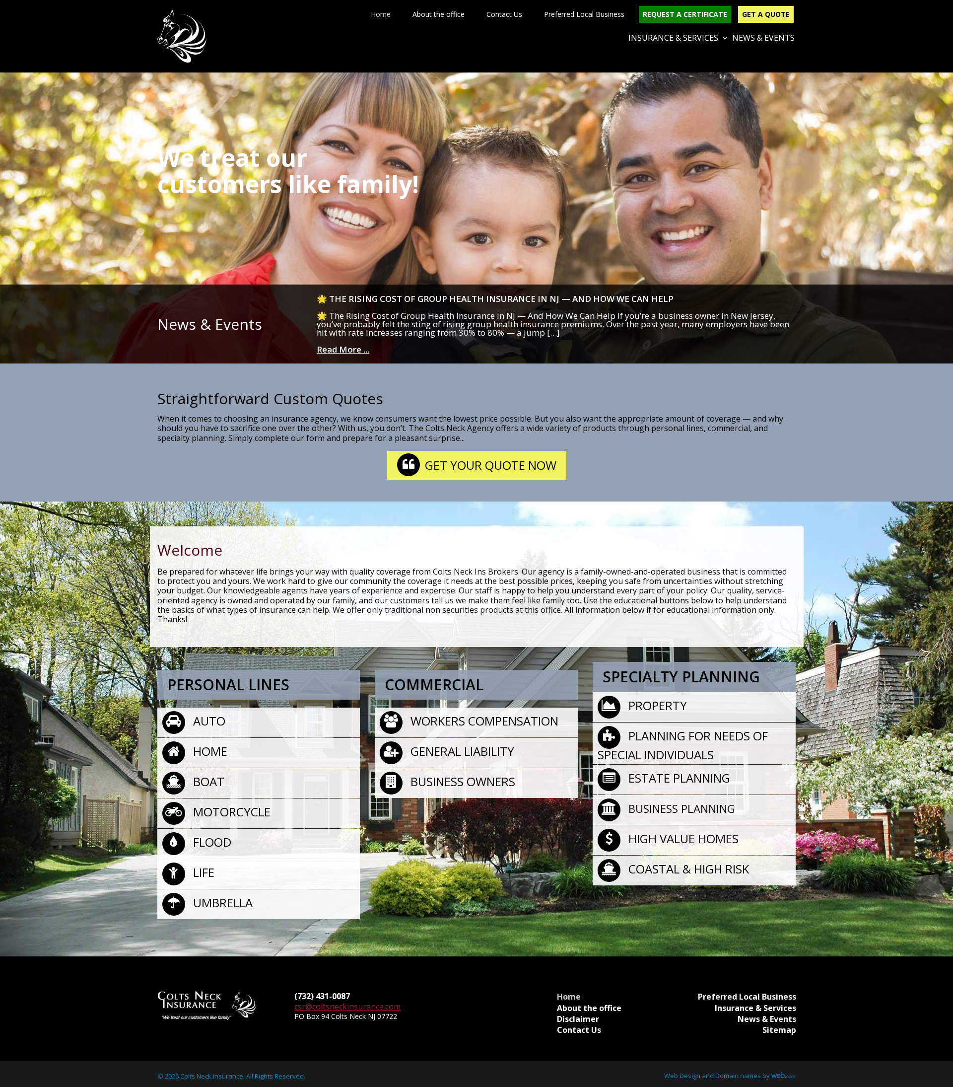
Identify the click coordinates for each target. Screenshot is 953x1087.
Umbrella (221, 902)
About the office (438, 14)
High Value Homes (682, 838)
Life (202, 872)
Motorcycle (230, 811)
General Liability (461, 751)
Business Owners (461, 781)
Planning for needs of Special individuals (683, 745)
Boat (207, 781)
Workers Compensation (483, 721)
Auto (207, 721)
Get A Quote (766, 14)
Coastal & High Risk (687, 869)
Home (381, 14)
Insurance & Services (673, 37)
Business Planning (680, 808)
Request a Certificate (685, 14)
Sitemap (779, 1029)
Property (656, 705)
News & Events (763, 37)
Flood (210, 842)
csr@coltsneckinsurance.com (347, 1007)
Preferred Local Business (584, 14)
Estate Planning (677, 778)
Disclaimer (578, 1019)
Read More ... (343, 349)
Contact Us (504, 14)
